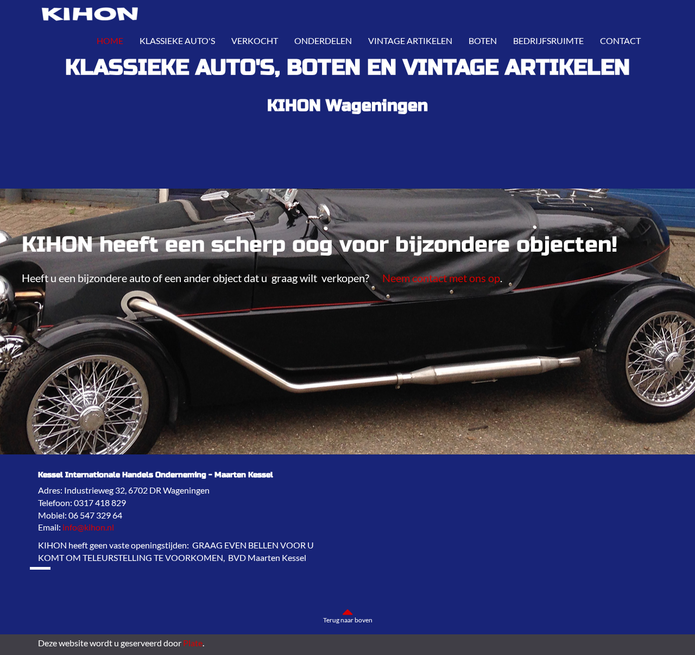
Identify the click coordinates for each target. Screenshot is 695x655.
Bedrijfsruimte (548, 40)
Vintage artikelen (410, 40)
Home (110, 40)
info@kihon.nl (88, 527)
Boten (483, 40)
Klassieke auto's (177, 40)
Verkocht (254, 40)
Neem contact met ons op (441, 277)
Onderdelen (323, 40)
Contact (620, 40)
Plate (193, 643)
